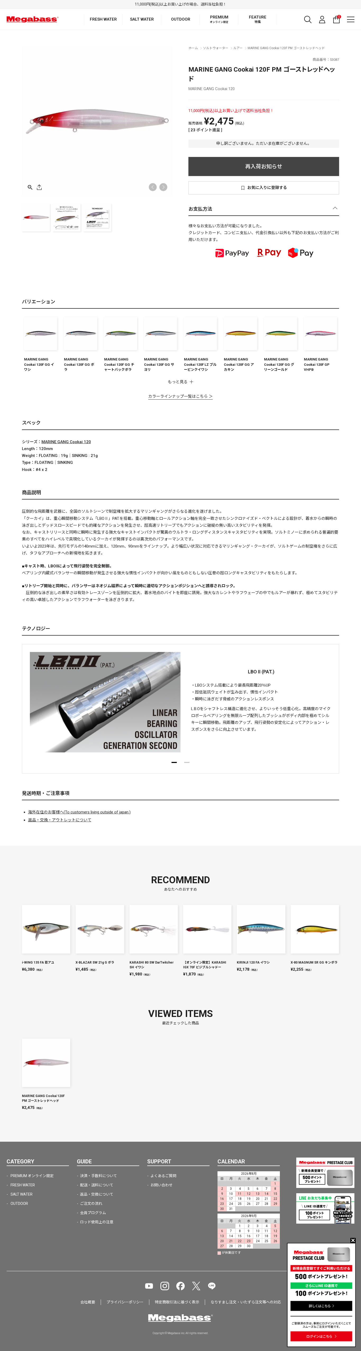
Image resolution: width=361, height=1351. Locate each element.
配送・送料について (96, 1185)
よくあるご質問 (163, 1176)
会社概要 (87, 1302)
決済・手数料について (98, 1176)
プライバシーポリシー (125, 1302)
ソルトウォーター (215, 48)
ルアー (238, 48)
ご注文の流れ (91, 1203)
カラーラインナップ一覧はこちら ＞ (180, 396)
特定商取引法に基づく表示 (177, 1302)
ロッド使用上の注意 (96, 1222)
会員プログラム (93, 1213)
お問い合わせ (161, 1185)
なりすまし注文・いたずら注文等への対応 (246, 1302)
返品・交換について (96, 1194)
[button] (163, 187)
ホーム (193, 48)
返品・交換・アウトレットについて (59, 820)
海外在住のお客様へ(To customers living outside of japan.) (79, 812)
